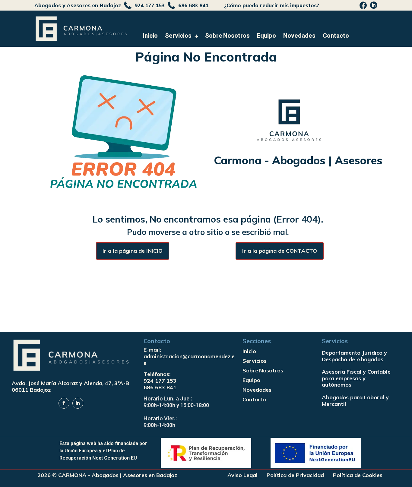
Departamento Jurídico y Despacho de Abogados (354, 356)
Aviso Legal (242, 475)
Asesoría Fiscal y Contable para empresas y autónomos (356, 378)
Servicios (254, 360)
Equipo (251, 380)
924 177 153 (160, 380)
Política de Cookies (357, 475)
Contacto (254, 399)
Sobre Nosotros (262, 370)
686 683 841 (160, 387)
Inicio (249, 351)
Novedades (256, 389)
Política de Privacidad (295, 475)
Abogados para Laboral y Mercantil (355, 400)
